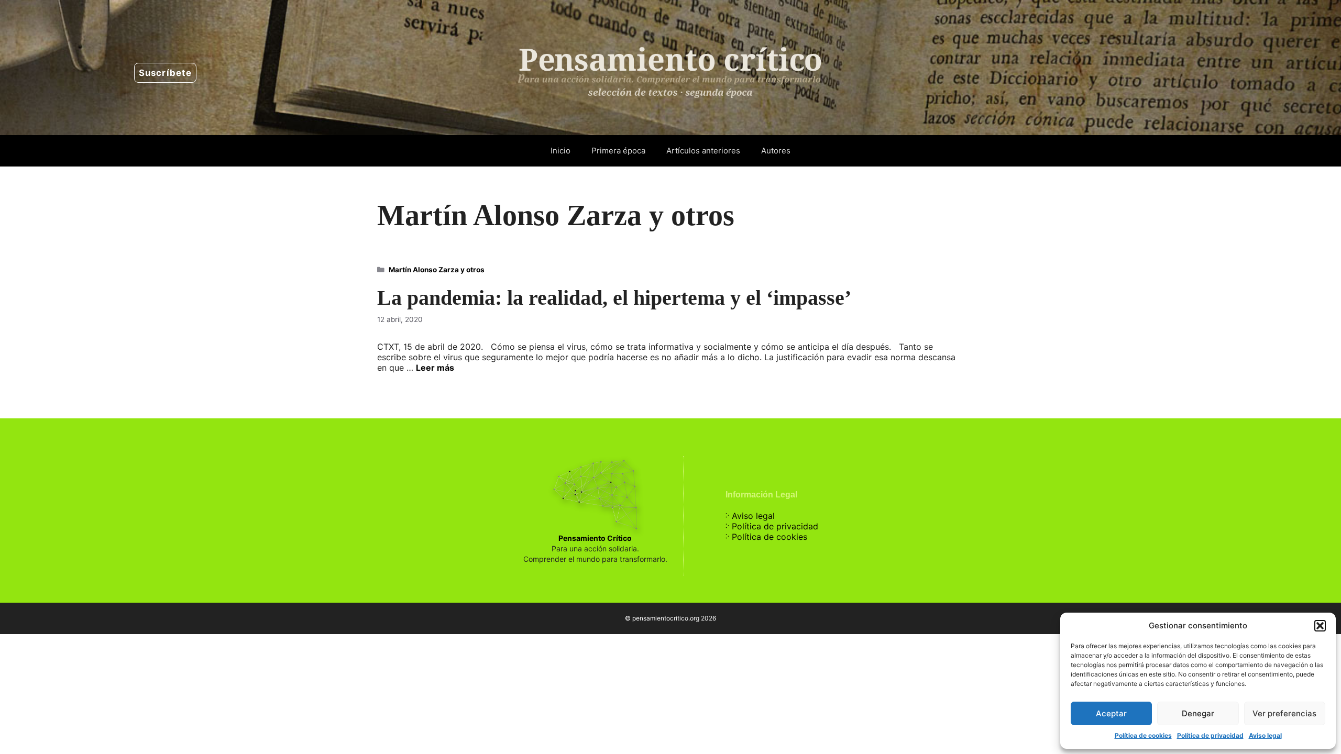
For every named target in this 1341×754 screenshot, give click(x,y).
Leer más (435, 367)
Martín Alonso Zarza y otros (437, 269)
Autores (775, 151)
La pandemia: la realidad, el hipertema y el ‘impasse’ (614, 297)
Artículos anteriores (703, 151)
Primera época (618, 151)
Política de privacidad (1210, 735)
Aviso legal (1265, 735)
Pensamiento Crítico (595, 538)
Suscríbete (165, 73)
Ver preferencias (1284, 713)
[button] (1320, 625)
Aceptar (1111, 713)
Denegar (1198, 713)
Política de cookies (1143, 735)
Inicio (560, 151)
